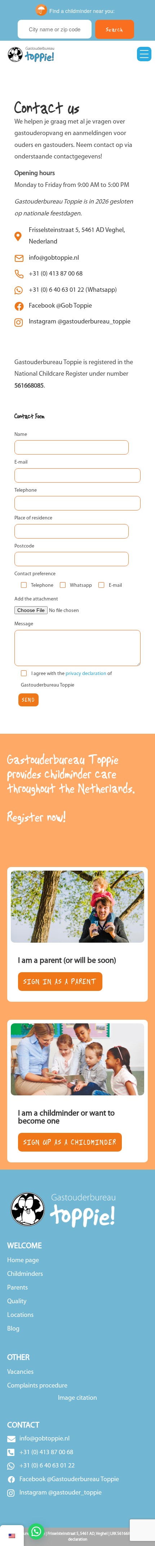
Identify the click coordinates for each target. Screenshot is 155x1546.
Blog (13, 1329)
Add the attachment (36, 599)
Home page (23, 1260)
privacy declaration (86, 673)
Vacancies (20, 1372)
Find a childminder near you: (82, 10)
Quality (16, 1302)
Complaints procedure (37, 1386)
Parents (17, 1288)
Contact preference (35, 574)
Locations (20, 1315)
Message (23, 624)
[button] (36, 1531)
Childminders (25, 1274)
